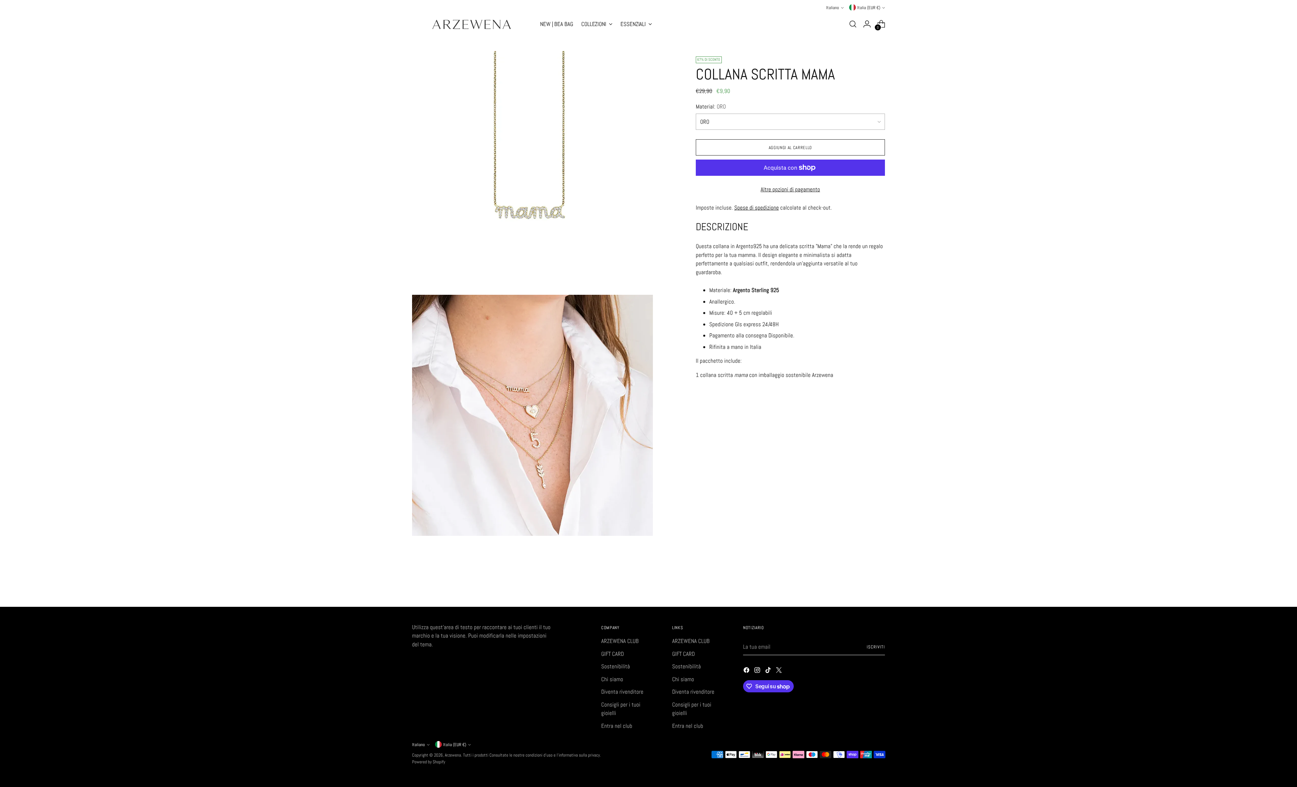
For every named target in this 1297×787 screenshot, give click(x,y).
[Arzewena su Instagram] (758, 671)
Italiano (832, 7)
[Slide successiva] (879, 583)
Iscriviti (876, 647)
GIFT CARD (612, 654)
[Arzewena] (471, 24)
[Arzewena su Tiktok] (769, 671)
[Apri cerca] (853, 24)
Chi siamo (612, 679)
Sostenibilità (615, 666)
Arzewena (453, 755)
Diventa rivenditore (622, 691)
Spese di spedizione (756, 207)
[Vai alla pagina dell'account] (867, 24)
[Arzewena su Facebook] (747, 671)
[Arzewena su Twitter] (779, 671)
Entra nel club (616, 726)
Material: (711, 106)
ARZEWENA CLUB (620, 641)
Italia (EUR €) (868, 7)
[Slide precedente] (863, 584)
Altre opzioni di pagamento (790, 189)
